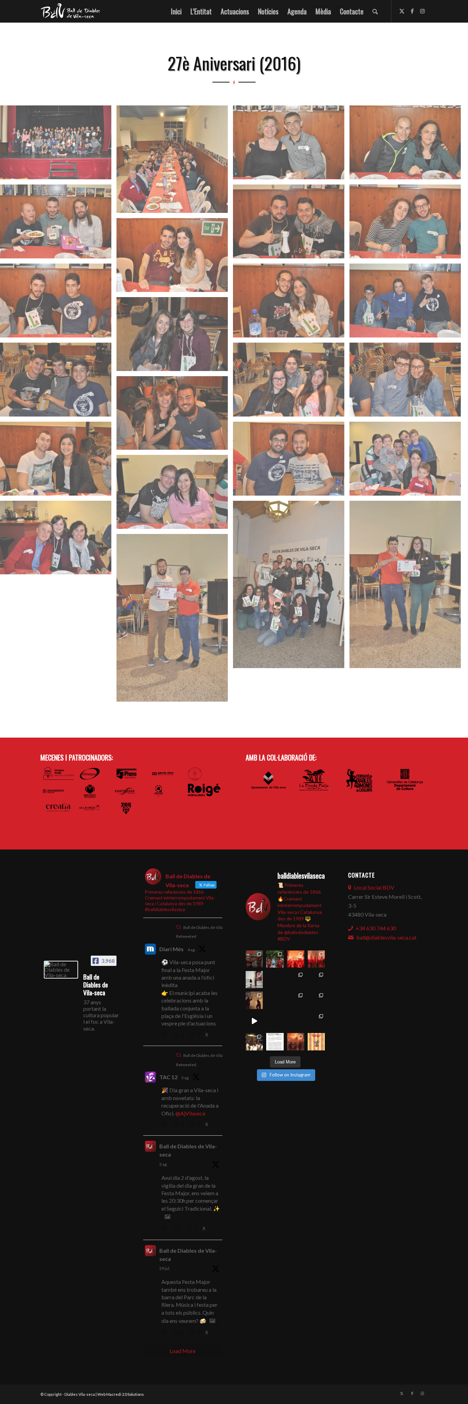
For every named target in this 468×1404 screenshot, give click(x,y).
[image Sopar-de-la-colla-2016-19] (407, 461)
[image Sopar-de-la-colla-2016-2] (174, 161)
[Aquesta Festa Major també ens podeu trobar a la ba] (274, 979)
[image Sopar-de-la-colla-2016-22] (291, 587)
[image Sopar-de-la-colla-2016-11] (407, 303)
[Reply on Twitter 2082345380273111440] (166, 1333)
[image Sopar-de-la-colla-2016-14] (291, 382)
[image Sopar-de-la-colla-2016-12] (174, 336)
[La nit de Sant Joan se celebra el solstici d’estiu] (274, 1021)
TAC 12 (168, 1077)
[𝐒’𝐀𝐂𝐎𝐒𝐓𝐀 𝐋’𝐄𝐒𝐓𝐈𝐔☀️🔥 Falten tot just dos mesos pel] (254, 1041)
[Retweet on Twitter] (178, 927)
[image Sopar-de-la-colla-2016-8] (174, 257)
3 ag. (185, 1077)
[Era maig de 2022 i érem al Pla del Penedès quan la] (316, 1021)
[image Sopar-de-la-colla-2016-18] (291, 461)
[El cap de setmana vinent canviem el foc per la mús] (295, 1041)
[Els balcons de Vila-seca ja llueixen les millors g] (274, 1000)
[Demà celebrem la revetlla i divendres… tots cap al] (295, 1021)
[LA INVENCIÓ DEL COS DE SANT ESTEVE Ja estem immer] (295, 1000)
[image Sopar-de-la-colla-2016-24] (174, 620)
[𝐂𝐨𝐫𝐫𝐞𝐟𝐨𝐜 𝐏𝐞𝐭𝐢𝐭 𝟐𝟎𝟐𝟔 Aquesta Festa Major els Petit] (295, 959)
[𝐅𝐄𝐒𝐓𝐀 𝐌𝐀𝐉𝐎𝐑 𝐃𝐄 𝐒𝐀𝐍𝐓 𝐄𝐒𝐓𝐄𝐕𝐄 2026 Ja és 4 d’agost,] (316, 959)
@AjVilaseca (190, 1113)
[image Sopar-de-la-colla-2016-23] (407, 587)
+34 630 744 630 (376, 928)
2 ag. (163, 1164)
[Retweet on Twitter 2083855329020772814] (178, 1229)
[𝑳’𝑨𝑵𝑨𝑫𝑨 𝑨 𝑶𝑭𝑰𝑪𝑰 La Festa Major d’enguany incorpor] (316, 979)
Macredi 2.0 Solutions (125, 1394)
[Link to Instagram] (422, 11)
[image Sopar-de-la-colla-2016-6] (291, 224)
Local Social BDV (374, 887)
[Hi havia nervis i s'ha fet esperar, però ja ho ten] (316, 1000)
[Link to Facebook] (412, 11)
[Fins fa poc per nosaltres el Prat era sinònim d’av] (254, 1021)
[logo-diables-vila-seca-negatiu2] (72, 11)
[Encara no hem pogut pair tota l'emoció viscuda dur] (254, 959)
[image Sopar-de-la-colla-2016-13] (58, 382)
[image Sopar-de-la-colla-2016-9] (58, 303)
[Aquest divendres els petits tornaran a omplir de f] (295, 979)
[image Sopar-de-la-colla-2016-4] (407, 144)
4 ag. (191, 949)
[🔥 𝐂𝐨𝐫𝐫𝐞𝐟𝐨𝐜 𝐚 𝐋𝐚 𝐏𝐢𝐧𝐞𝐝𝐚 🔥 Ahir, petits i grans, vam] (254, 1000)
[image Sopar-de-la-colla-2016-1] (58, 144)
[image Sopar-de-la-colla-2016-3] (291, 144)
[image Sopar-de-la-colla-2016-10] (291, 303)
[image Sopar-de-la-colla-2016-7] (407, 224)
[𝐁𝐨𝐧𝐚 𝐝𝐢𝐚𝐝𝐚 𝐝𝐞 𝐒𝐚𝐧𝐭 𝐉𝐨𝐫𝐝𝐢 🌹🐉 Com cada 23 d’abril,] (316, 1041)
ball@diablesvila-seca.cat (386, 937)
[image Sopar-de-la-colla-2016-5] (58, 224)
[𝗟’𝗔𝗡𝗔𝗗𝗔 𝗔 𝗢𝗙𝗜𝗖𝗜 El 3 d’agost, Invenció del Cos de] (274, 959)
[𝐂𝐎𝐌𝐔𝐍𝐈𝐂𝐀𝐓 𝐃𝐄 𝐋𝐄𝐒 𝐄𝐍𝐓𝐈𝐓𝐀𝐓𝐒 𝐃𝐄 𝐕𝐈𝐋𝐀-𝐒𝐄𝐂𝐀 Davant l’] (274, 1041)
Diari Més (171, 949)
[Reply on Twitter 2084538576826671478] (166, 1035)
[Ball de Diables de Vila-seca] (61, 970)
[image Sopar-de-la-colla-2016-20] (174, 494)
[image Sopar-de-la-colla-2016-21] (58, 540)
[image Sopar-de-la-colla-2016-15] (407, 382)
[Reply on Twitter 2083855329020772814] (166, 1229)
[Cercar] (375, 11)
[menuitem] (176, 11)
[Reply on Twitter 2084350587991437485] (166, 1125)
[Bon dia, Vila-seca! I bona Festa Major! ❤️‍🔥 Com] (254, 979)
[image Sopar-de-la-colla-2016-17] (58, 461)
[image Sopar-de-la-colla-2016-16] (174, 415)
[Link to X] (402, 11)
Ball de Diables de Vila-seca (188, 1150)
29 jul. (164, 1268)
